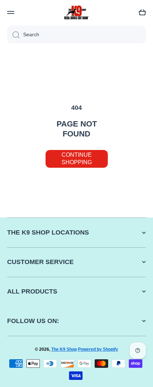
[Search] (13, 34)
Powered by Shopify (98, 349)
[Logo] (76, 12)
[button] (142, 12)
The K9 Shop (64, 349)
